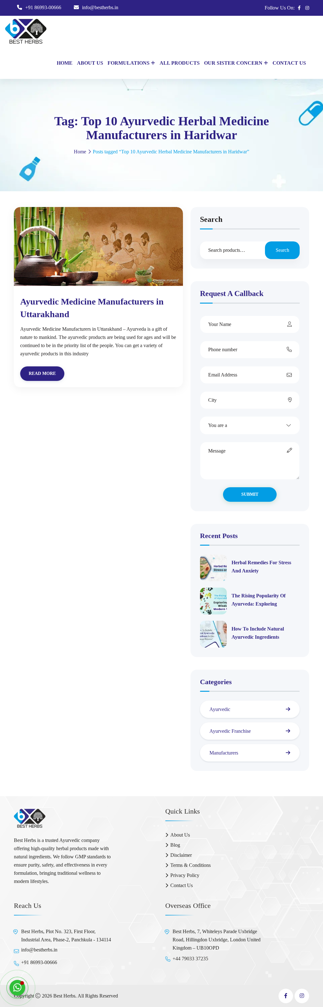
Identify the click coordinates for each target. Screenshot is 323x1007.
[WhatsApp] (17, 988)
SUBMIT (249, 494)
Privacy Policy (184, 875)
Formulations (129, 63)
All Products (180, 63)
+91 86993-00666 (43, 7)
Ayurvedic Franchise (230, 731)
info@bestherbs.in (100, 7)
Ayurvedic (219, 709)
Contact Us (289, 63)
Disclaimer (181, 855)
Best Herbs (64, 995)
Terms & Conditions (190, 865)
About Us (90, 63)
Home (65, 63)
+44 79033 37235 (190, 958)
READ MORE (42, 373)
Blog (175, 845)
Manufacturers (223, 752)
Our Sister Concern (233, 63)
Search (211, 219)
